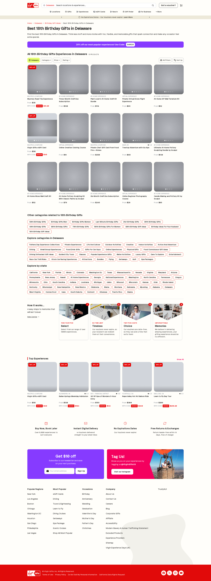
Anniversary (87, 499)
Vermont (91, 292)
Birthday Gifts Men (59, 222)
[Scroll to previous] (177, 359)
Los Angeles (32, 499)
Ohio (45, 282)
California (33, 272)
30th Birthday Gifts (152, 222)
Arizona (174, 272)
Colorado (80, 272)
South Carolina (59, 282)
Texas (109, 272)
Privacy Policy (60, 575)
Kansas (145, 282)
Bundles (100, 259)
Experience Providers (115, 539)
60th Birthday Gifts (59, 227)
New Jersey (50, 277)
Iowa (63, 292)
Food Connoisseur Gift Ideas (156, 249)
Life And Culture (93, 245)
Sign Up (81, 472)
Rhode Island (168, 282)
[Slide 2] (39, 91)
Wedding (86, 504)
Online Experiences (114, 249)
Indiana (73, 282)
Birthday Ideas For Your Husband (164, 227)
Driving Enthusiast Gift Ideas (41, 254)
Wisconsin (133, 282)
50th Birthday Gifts (37, 222)
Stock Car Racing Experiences (64, 259)
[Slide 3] (41, 91)
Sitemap (109, 543)
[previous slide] (30, 79)
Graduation (87, 509)
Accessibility (111, 524)
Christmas (86, 529)
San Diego (31, 524)
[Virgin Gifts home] (33, 5)
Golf (134, 259)
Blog (108, 509)
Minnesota (33, 282)
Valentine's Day (89, 514)
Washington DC (34, 514)
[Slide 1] (37, 91)
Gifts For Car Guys (93, 249)
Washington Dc (95, 272)
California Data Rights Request (112, 575)
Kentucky (33, 287)
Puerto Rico (117, 292)
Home (29, 23)
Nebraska (131, 287)
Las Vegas (31, 534)
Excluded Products (114, 534)
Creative (129, 245)
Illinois (68, 272)
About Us (110, 495)
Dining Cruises (59, 514)
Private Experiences (73, 245)
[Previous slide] (62, 17)
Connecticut (51, 292)
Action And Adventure (167, 245)
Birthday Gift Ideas (53, 23)
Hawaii (63, 277)
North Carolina (150, 277)
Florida (58, 272)
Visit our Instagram (122, 472)
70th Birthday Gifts (81, 227)
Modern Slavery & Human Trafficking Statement (127, 529)
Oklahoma (95, 287)
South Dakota (76, 292)
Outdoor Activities (113, 245)
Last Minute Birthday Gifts (107, 222)
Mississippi (47, 287)
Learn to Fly (58, 509)
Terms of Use (47, 575)
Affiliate (109, 519)
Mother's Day (88, 519)
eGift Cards (58, 495)
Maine (106, 287)
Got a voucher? (168, 5)
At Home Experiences (80, 277)
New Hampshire (63, 287)
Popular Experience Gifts (101, 254)
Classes (82, 254)
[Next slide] (149, 17)
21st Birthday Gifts (131, 222)
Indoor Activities (146, 245)
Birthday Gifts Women (81, 222)
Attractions (87, 259)
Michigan (98, 282)
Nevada (139, 272)
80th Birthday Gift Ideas (136, 227)
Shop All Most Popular (62, 534)
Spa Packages (147, 259)
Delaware (38, 23)
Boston (30, 504)
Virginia (150, 272)
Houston (31, 519)
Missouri (120, 282)
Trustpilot (162, 490)
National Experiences (115, 277)
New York (46, 272)
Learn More (141, 17)
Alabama (156, 287)
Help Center (32, 317)
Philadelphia (32, 529)
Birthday (86, 495)
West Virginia (35, 292)
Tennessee (165, 277)
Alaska (130, 292)
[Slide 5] (108, 140)
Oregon (178, 277)
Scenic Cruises (59, 529)
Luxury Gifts (141, 254)
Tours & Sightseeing (62, 504)
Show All (170, 359)
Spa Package (58, 524)
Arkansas (103, 292)
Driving (32, 249)
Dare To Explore (157, 254)
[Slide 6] (110, 140)
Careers (109, 504)
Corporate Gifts (113, 514)
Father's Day (87, 524)
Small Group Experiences (50, 249)
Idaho (109, 282)
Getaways (123, 259)
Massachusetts (123, 272)
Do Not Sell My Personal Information (82, 575)
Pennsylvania (34, 277)
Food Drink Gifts (73, 249)
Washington (134, 277)
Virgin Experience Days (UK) (118, 548)
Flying (111, 259)
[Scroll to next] (182, 359)
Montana (118, 287)
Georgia (97, 277)
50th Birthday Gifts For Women (107, 227)
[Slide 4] (43, 91)
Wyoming (144, 287)
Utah (156, 282)
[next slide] (54, 79)
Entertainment (175, 254)
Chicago (31, 509)
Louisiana (85, 282)
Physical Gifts (133, 249)
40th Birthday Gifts (37, 227)
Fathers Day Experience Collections (44, 245)
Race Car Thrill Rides (37, 259)
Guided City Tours (66, 254)
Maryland (162, 272)
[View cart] (181, 5)
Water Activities (124, 254)
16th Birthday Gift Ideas (39, 231)
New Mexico (80, 287)
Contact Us (111, 499)
